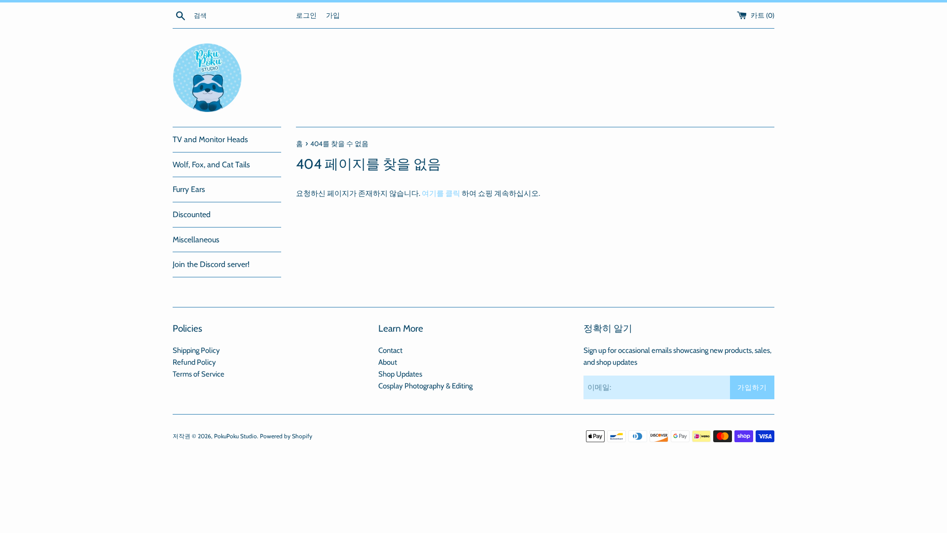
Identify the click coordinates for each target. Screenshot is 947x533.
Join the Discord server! (211, 264)
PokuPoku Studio (235, 436)
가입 (333, 15)
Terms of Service (198, 374)
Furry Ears (189, 189)
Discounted (192, 214)
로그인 (306, 15)
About (387, 362)
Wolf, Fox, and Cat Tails (211, 164)
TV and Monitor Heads (210, 139)
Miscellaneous (196, 239)
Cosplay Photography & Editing (425, 385)
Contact (390, 350)
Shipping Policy (196, 350)
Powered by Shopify (286, 436)
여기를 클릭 (441, 193)
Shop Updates (400, 374)
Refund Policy (194, 362)
